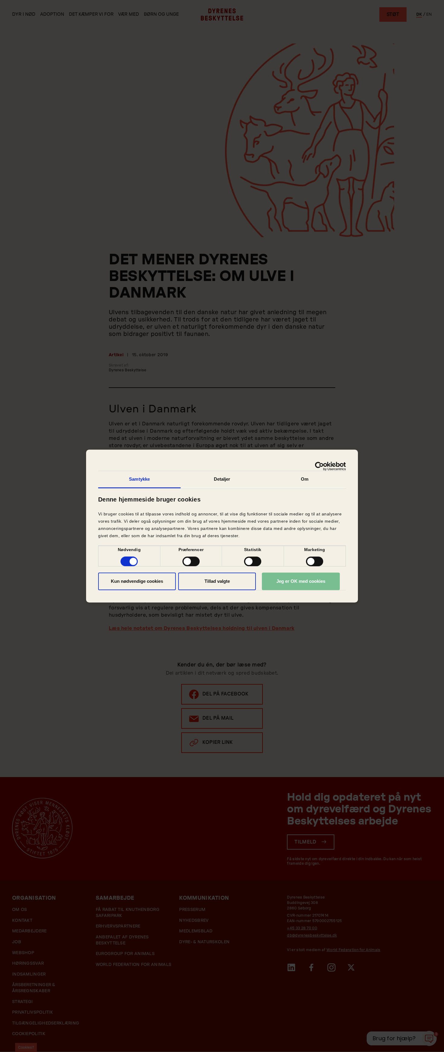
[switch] (191, 561)
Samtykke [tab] (139, 479)
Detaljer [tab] (222, 479)
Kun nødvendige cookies (137, 581)
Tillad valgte (217, 581)
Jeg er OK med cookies (300, 581)
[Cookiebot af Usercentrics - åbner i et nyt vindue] (319, 466)
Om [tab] (304, 479)
